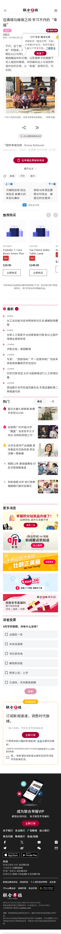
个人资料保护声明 (38, 881)
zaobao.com (25, 908)
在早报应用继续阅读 (33, 160)
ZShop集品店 (9, 888)
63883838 (18, 867)
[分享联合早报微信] (39, 848)
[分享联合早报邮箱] (56, 848)
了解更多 (51, 48)
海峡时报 (22, 888)
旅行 (32, 175)
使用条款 (41, 748)
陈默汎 (6, 34)
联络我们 (20, 836)
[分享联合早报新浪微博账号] (22, 848)
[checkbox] (8, 757)
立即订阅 (30, 823)
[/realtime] (17, 309)
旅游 (12, 175)
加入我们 (44, 830)
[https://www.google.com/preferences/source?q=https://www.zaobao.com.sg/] (46, 888)
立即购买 (12, 272)
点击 (39, 741)
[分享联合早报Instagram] (56, 842)
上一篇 (9, 184)
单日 (39, 401)
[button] (42, 755)
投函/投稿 (32, 836)
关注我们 (20, 830)
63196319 (24, 864)
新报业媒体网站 (10, 881)
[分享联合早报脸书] (5, 842)
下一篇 (52, 184)
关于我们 (8, 830)
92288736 (35, 873)
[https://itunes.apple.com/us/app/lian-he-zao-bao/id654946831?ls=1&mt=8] (11, 854)
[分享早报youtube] (39, 842)
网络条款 (24, 881)
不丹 (22, 175)
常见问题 (8, 836)
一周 (51, 401)
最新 (10, 308)
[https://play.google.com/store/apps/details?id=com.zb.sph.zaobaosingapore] (30, 854)
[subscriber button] (56, 10)
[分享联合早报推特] (22, 842)
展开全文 (29, 168)
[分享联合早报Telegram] (5, 848)
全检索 (52, 881)
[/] (30, 10)
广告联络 (32, 830)
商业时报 (33, 888)
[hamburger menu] (5, 10)
